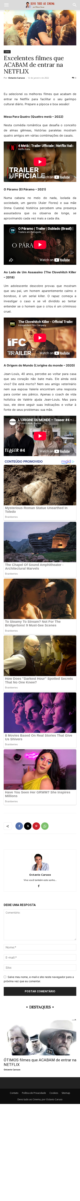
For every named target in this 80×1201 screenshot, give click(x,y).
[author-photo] (40, 869)
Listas (7, 51)
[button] (6, 5)
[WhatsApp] (45, 826)
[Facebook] (19, 826)
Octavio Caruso (16, 77)
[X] (27, 826)
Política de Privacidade (34, 1093)
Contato (14, 1093)
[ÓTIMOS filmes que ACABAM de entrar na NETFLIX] (40, 1037)
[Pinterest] (36, 826)
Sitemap (66, 1093)
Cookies (53, 1093)
